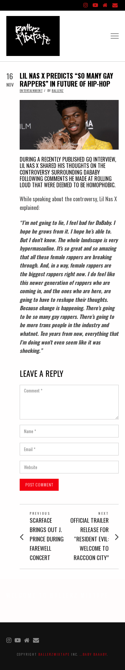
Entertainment (31, 90)
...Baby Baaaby (93, 654)
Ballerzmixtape (54, 654)
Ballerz (58, 90)
